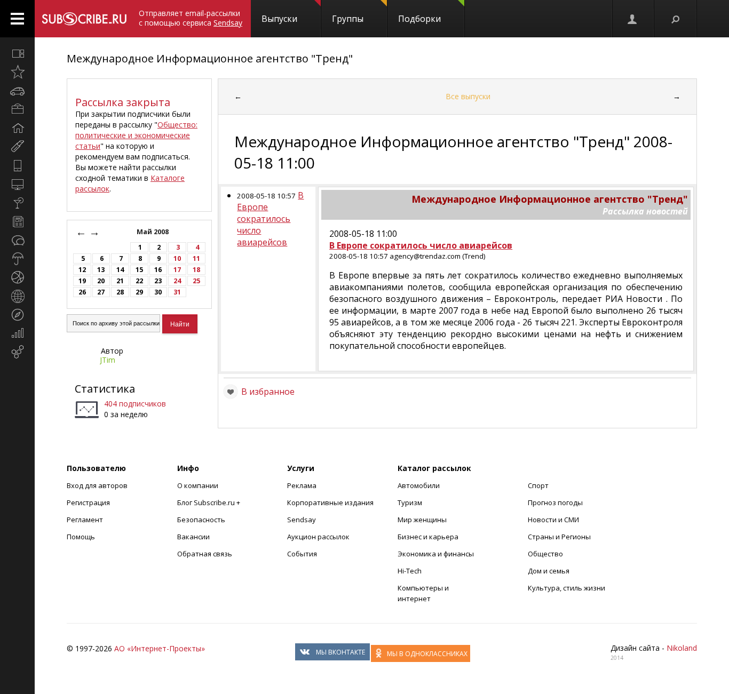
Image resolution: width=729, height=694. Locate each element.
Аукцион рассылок (318, 536)
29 (139, 292)
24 (177, 280)
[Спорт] (17, 277)
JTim (107, 360)
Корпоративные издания (330, 502)
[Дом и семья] (17, 128)
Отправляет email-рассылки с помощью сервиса (190, 18)
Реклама (301, 485)
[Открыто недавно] (17, 72)
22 (139, 280)
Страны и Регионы (559, 536)
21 (120, 280)
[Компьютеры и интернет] (17, 184)
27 (101, 292)
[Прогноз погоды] (17, 259)
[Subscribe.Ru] (84, 18)
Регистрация (88, 502)
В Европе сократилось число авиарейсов (270, 218)
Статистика (105, 388)
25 (196, 280)
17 (177, 269)
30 (158, 292)
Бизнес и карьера (428, 536)
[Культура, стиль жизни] (17, 203)
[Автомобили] (17, 91)
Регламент (85, 519)
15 (139, 269)
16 (158, 269)
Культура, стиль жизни (566, 588)
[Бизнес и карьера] (17, 109)
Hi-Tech (410, 571)
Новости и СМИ (553, 519)
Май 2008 (153, 231)
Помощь (81, 536)
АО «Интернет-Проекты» (159, 648)
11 (196, 258)
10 (177, 258)
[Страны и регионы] (17, 296)
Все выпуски (468, 96)
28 (120, 292)
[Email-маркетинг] (17, 352)
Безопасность (201, 519)
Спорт (538, 485)
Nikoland (682, 648)
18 (196, 269)
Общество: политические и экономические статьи (136, 135)
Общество (545, 554)
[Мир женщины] (17, 147)
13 (101, 269)
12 (82, 269)
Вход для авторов (97, 485)
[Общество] (17, 240)
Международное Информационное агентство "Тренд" (210, 58)
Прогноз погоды (555, 502)
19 (82, 280)
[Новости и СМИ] (17, 221)
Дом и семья (548, 571)
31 (177, 292)
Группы (347, 19)
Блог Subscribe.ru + (209, 502)
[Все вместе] (17, 53)
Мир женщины (422, 519)
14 (120, 269)
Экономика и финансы (436, 554)
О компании (197, 485)
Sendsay (301, 519)
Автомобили (419, 485)
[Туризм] (17, 315)
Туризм (410, 502)
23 (158, 280)
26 (82, 292)
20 (101, 280)
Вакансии (193, 536)
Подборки (419, 19)
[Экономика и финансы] (17, 333)
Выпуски (279, 19)
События (302, 554)
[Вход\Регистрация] (633, 18)
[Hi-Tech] (17, 165)
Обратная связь (204, 554)
